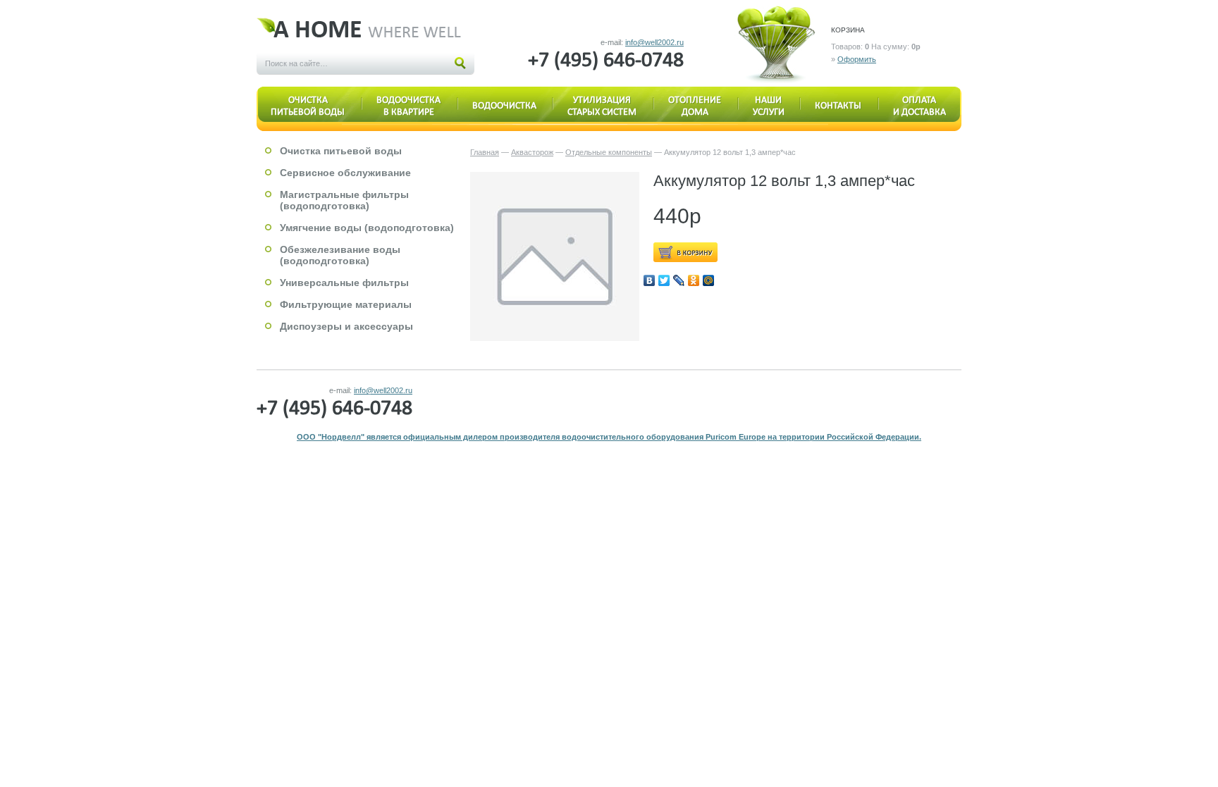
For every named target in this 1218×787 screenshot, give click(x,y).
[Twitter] (664, 280)
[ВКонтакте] (649, 280)
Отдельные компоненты (608, 152)
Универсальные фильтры (344, 282)
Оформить (856, 59)
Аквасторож (532, 152)
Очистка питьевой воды (341, 150)
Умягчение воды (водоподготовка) (367, 227)
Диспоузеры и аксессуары (346, 326)
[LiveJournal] (679, 280)
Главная (484, 152)
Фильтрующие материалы (346, 304)
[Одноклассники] (694, 280)
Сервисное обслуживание (345, 172)
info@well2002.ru (654, 42)
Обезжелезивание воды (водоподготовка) (340, 255)
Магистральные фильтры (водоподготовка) (344, 200)
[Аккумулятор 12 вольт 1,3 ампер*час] (554, 256)
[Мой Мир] (708, 280)
